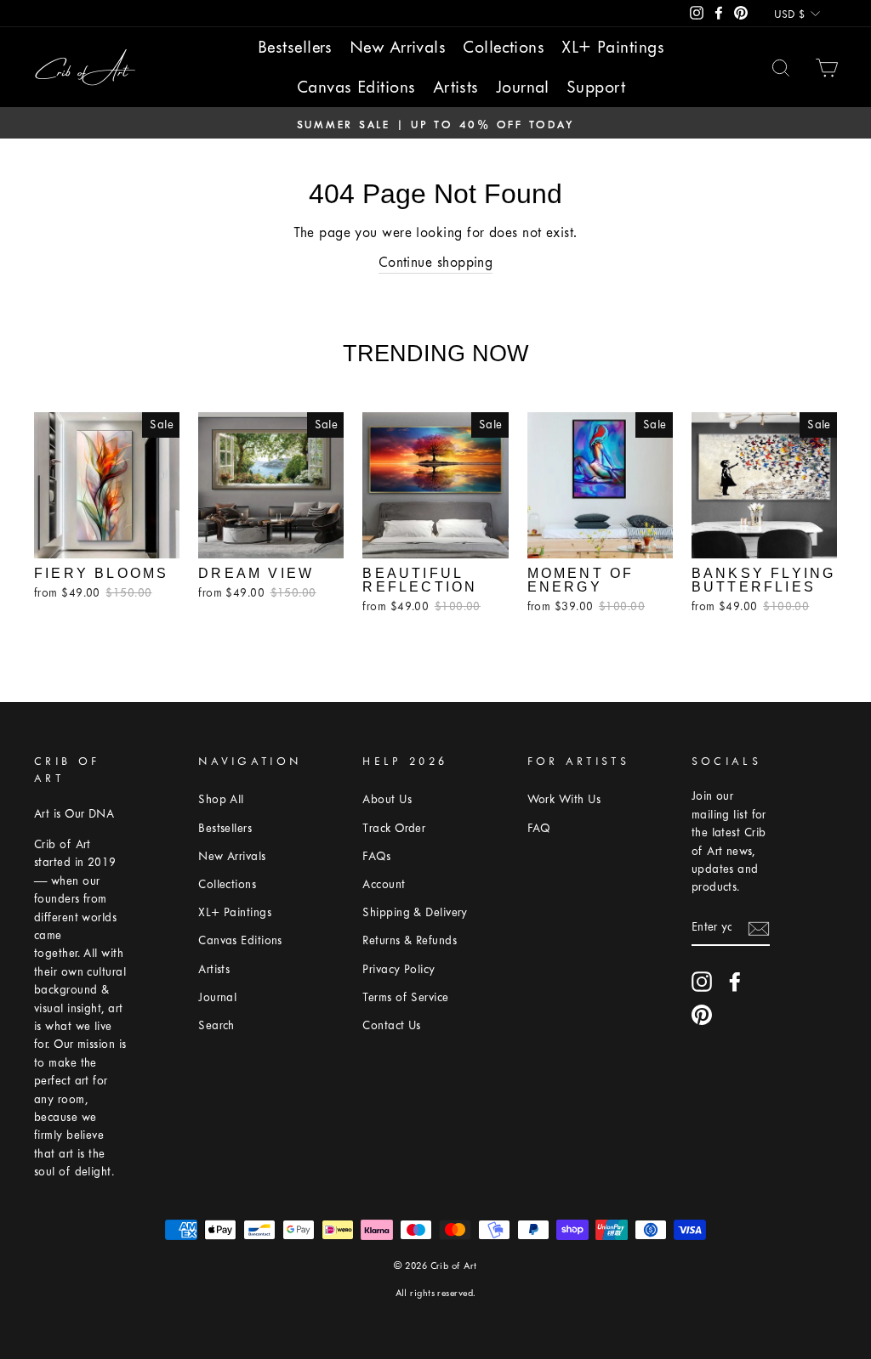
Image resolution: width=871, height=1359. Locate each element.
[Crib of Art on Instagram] (702, 981)
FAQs (376, 856)
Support (595, 87)
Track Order (393, 828)
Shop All (221, 799)
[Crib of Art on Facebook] (735, 981)
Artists (456, 87)
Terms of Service (405, 997)
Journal (522, 87)
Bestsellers (295, 47)
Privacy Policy (398, 969)
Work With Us (564, 799)
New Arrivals (398, 47)
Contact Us (391, 1025)
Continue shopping (436, 262)
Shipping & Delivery (415, 912)
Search (216, 1025)
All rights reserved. (436, 1293)
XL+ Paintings (612, 47)
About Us (387, 799)
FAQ (538, 828)
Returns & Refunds (409, 940)
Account (383, 884)
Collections (503, 47)
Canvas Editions (356, 87)
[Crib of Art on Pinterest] (702, 1015)
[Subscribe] (759, 927)
